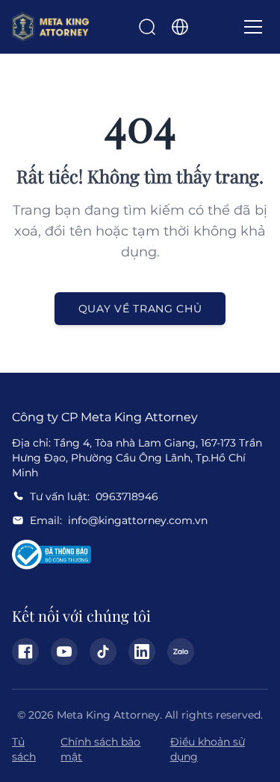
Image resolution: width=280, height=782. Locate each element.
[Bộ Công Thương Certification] (51, 555)
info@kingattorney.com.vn (138, 520)
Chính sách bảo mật (100, 749)
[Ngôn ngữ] (180, 27)
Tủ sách (24, 749)
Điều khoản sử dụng (207, 749)
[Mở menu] (253, 27)
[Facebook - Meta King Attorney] (25, 651)
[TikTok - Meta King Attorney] (103, 651)
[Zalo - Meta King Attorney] (180, 651)
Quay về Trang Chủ (140, 308)
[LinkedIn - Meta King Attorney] (141, 651)
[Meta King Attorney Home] (50, 27)
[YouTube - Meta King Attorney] (64, 651)
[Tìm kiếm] (147, 27)
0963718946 (127, 496)
